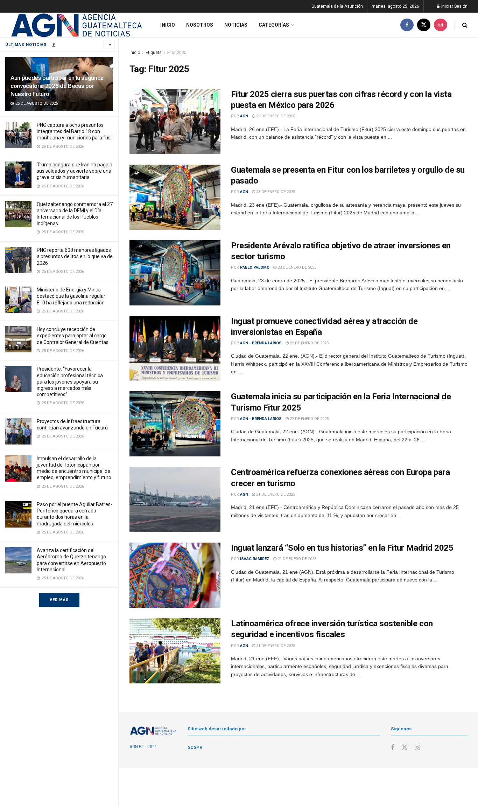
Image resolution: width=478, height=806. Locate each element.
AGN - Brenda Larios (261, 343)
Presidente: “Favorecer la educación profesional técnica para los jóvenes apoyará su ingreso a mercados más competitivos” (70, 381)
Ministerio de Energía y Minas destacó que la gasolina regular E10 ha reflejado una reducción (71, 296)
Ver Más (59, 600)
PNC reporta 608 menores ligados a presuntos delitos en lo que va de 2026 (75, 256)
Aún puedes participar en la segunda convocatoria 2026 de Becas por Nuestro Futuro (57, 85)
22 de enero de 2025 (309, 343)
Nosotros (199, 25)
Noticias (235, 25)
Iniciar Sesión (454, 6)
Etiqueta (154, 52)
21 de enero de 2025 (275, 494)
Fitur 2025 (177, 52)
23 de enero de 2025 (275, 192)
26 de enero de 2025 (275, 116)
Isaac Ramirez (254, 559)
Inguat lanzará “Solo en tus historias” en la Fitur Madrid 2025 (342, 548)
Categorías (274, 25)
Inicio (167, 25)
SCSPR (195, 747)
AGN (244, 116)
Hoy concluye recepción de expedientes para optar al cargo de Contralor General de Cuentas (72, 335)
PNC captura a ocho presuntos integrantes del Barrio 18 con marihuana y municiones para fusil (75, 131)
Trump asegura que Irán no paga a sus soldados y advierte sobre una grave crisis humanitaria (74, 171)
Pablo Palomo (254, 267)
